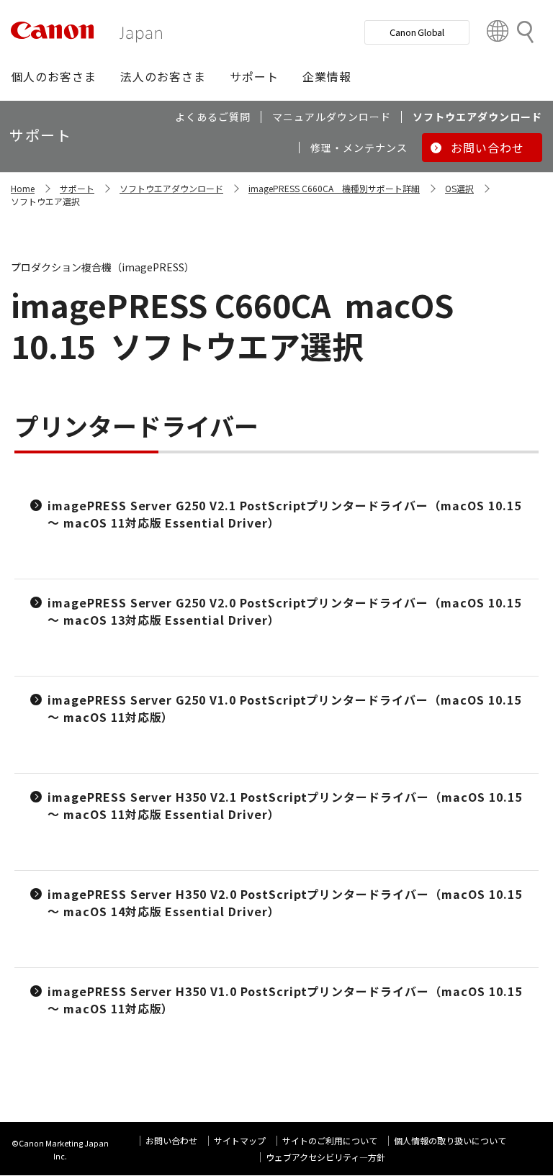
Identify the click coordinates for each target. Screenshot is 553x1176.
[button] (53, 76)
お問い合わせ (171, 1140)
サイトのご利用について (329, 1140)
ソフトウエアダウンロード (171, 188)
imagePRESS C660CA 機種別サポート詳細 (334, 188)
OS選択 (459, 188)
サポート (77, 188)
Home (23, 188)
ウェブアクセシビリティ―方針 (325, 1157)
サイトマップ (240, 1140)
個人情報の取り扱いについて (450, 1140)
